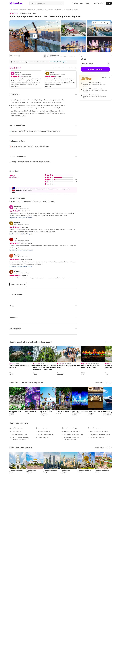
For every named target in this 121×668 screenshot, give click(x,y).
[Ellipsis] (44, 10)
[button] (73, 28)
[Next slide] (75, 68)
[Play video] (35, 36)
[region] (22, 354)
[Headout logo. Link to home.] (15, 3)
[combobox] (46, 3)
